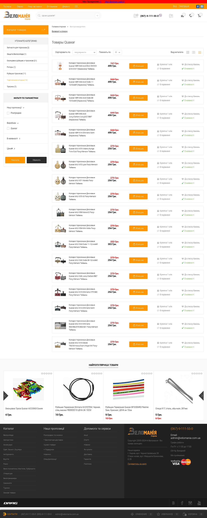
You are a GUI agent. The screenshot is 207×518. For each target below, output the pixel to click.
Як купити (88, 449)
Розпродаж (16, 113)
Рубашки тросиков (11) (16, 73)
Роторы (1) (11, 67)
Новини (87, 445)
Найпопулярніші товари (103, 365)
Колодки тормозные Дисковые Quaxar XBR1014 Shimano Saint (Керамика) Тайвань (82, 133)
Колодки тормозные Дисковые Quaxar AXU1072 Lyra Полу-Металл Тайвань (83, 164)
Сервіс (20, 6)
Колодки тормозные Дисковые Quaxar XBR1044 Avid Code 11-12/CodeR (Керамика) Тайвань (82, 82)
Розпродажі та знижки (53, 435)
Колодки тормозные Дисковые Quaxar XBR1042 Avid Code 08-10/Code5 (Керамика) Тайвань (82, 98)
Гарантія (87, 459)
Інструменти (8, 454)
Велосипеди (8, 435)
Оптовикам (52, 6)
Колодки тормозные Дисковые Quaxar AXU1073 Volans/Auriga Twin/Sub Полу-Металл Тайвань (82, 149)
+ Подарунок (49, 449)
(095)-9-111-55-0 (44, 514)
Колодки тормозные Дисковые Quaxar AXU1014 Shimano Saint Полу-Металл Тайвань (82, 308)
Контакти (12, 514)
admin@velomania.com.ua (185, 437)
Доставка (88, 454)
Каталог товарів (16, 29)
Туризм (6, 488)
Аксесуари (7, 445)
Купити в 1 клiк (166, 64)
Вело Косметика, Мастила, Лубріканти (19, 469)
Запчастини (8, 440)
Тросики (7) (11, 86)
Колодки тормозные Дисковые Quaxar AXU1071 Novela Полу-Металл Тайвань (82, 180)
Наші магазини (35, 6)
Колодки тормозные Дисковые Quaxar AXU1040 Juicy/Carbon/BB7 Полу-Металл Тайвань (83, 276)
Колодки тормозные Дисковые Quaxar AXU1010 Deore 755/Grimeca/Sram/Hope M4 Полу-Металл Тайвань (83, 344)
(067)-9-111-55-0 (149, 15)
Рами (5, 464)
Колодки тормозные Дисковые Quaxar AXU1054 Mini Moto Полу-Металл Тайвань (82, 228)
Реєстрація (184, 6)
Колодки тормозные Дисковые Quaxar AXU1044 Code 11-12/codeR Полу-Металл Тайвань (83, 244)
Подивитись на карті (137, 464)
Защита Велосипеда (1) (16, 54)
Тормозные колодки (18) (17, 80)
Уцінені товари (50, 445)
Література (7, 473)
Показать (15, 160)
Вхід (175, 6)
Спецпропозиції (50, 459)
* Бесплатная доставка (53, 440)
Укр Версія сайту (114, 1)
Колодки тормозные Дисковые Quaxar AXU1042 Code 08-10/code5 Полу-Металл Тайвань (83, 260)
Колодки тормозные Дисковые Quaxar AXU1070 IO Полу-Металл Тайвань (82, 196)
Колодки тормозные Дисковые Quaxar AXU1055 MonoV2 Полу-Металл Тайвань (82, 212)
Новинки (47, 454)
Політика (87, 464)
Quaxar (14, 128)
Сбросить (37, 160)
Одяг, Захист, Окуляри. (12, 449)
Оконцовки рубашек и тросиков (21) (22, 61)
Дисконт (66, 6)
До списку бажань (192, 64)
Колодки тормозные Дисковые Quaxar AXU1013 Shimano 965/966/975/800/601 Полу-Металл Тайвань (83, 325)
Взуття (6, 459)
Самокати (7, 483)
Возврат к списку (60, 31)
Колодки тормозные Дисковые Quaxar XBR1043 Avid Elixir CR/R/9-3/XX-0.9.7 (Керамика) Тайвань (83, 66)
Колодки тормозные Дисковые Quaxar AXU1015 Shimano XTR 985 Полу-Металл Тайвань (83, 292)
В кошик (140, 66)
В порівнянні (165, 68)
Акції (86, 435)
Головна (7, 6)
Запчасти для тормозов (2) (18, 48)
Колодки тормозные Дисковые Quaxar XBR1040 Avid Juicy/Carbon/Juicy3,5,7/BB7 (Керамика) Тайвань (82, 115)
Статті (86, 440)
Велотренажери (10, 478)
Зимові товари (9, 493)
